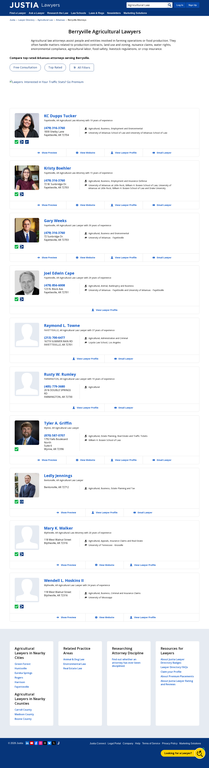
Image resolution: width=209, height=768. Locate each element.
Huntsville (21, 668)
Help (137, 743)
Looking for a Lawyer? (178, 753)
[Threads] (45, 743)
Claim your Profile (171, 671)
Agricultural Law (45, 20)
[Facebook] (36, 743)
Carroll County (23, 709)
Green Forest (23, 664)
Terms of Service (151, 743)
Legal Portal (114, 743)
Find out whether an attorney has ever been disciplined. (126, 663)
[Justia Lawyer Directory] (24, 5)
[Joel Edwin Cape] (27, 282)
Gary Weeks (55, 220)
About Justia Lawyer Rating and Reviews (177, 682)
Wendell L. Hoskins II (64, 580)
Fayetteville (22, 686)
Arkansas (60, 20)
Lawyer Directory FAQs (174, 667)
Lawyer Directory (26, 20)
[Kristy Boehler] (27, 177)
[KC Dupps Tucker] (27, 125)
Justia (12, 20)
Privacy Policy (169, 743)
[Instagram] (40, 743)
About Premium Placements (177, 676)
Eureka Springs (23, 673)
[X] (54, 743)
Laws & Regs (96, 13)
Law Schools (78, 13)
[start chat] (199, 753)
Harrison (20, 682)
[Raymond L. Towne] (27, 335)
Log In (180, 5)
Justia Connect (98, 743)
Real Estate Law (72, 668)
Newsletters (114, 13)
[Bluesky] (49, 743)
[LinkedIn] (27, 743)
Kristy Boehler (57, 168)
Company (128, 743)
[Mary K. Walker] (27, 537)
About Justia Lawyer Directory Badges (173, 661)
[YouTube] (32, 743)
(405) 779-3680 (54, 386)
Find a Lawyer (18, 13)
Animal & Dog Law (73, 659)
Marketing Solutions (135, 13)
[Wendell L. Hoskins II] (27, 590)
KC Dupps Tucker (60, 115)
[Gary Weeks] (27, 230)
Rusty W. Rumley (60, 374)
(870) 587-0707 (54, 435)
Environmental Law (74, 664)
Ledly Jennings (58, 475)
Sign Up (192, 5)
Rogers (19, 677)
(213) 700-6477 (54, 337)
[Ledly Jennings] (27, 485)
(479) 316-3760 (54, 128)
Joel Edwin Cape (59, 273)
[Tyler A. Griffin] (27, 432)
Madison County (24, 714)
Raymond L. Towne (62, 325)
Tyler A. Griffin (58, 423)
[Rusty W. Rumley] (27, 384)
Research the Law (57, 13)
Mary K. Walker (58, 528)
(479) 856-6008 (54, 285)
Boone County (23, 719)
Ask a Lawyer (37, 13)
